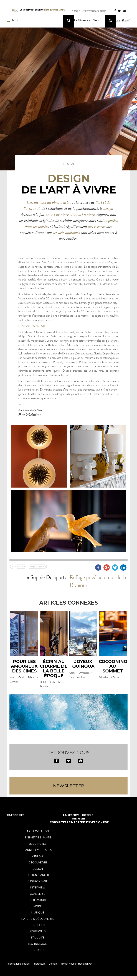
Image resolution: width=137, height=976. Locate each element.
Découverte (37, 862)
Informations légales (18, 963)
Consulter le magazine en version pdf (79, 822)
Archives (79, 818)
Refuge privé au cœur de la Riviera (98, 581)
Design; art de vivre (37, 566)
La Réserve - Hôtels (86, 20)
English (126, 20)
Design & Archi (38, 875)
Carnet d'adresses (38, 850)
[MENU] (9, 20)
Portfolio (38, 931)
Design (37, 868)
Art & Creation (38, 831)
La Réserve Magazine (42, 9)
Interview (37, 887)
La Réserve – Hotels (78, 815)
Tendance (37, 950)
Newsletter (68, 785)
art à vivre (21, 566)
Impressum (39, 963)
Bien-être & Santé (37, 837)
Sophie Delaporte (48, 577)
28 (12, 566)
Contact (53, 963)
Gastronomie (37, 881)
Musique (37, 912)
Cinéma (37, 856)
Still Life (38, 937)
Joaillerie (37, 893)
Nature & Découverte (37, 918)
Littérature (38, 900)
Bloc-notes (37, 843)
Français (115, 20)
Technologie (38, 943)
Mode (37, 906)
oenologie (37, 925)
